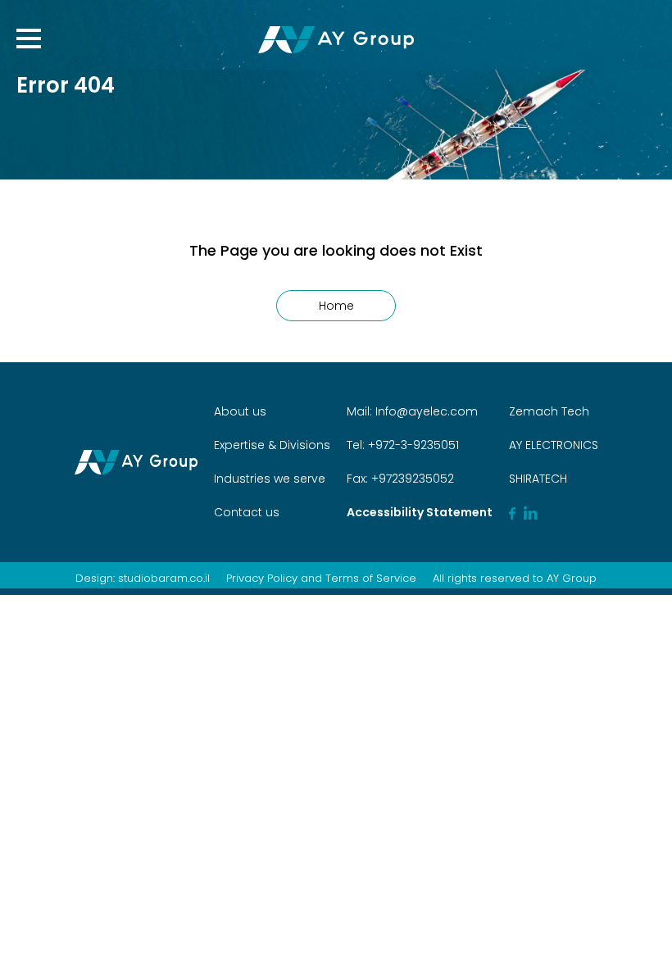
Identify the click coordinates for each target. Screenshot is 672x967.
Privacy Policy (261, 578)
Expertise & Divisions (272, 445)
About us (240, 411)
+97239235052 (411, 478)
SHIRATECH (538, 478)
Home (336, 305)
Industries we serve (269, 478)
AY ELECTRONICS (553, 445)
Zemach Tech (549, 411)
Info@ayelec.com (426, 411)
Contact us (246, 512)
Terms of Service (370, 578)
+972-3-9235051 (412, 445)
